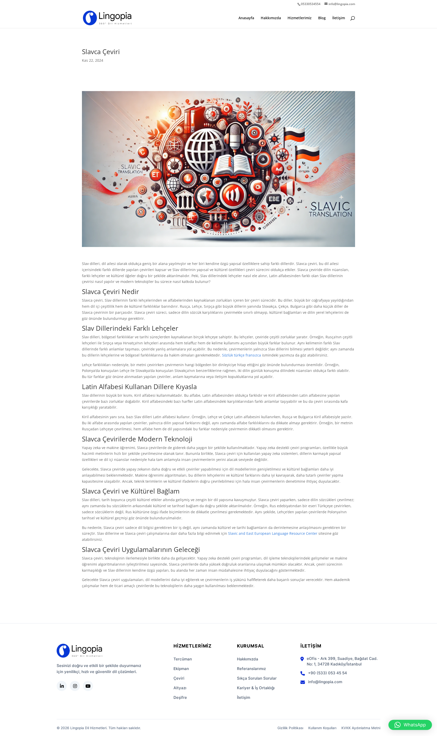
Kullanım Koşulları (322, 728)
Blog (322, 18)
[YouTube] (88, 686)
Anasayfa (246, 18)
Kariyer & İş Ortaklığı (256, 687)
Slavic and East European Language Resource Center (272, 533)
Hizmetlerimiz (300, 18)
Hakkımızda (271, 18)
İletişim (338, 18)
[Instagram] (75, 686)
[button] (410, 725)
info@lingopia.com (325, 681)
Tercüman (182, 659)
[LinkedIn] (62, 686)
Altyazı (179, 687)
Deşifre (180, 697)
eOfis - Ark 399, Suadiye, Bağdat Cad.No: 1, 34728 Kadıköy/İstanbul (342, 661)
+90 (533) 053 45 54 (327, 673)
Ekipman (181, 668)
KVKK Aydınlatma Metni (360, 728)
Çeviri (178, 678)
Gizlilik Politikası (290, 728)
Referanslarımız (251, 668)
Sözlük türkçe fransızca (241, 355)
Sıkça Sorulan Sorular (257, 678)
